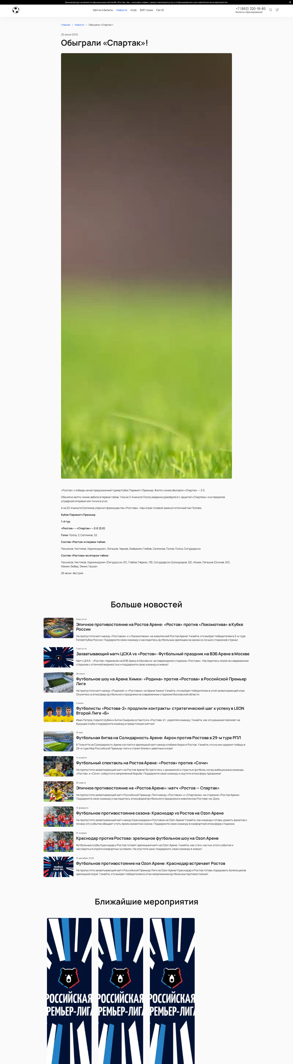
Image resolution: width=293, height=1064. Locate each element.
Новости (121, 10)
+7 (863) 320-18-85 (251, 9)
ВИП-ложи (146, 10)
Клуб (133, 10)
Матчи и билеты (103, 10)
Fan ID (160, 10)
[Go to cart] (277, 10)
